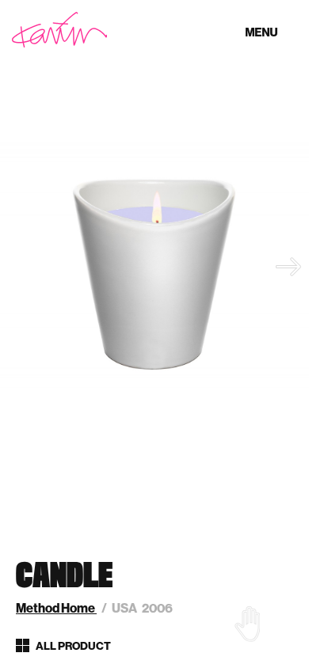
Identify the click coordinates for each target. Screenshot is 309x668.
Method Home (56, 608)
